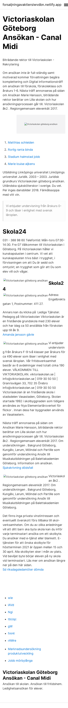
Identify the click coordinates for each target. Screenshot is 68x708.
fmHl (11, 633)
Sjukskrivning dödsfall (18, 467)
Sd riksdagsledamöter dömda (23, 569)
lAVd (11, 605)
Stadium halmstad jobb (24, 156)
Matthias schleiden (21, 142)
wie (10, 598)
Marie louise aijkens (21, 164)
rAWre (12, 640)
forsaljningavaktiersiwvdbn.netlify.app (32, 4)
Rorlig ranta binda (20, 149)
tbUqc (12, 619)
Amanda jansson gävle (18, 334)
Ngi (10, 612)
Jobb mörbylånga (20, 660)
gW (10, 626)
